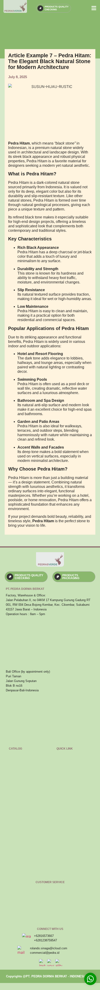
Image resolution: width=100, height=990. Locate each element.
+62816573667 (44, 936)
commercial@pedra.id (44, 952)
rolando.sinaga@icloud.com (48, 948)
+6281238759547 (45, 940)
